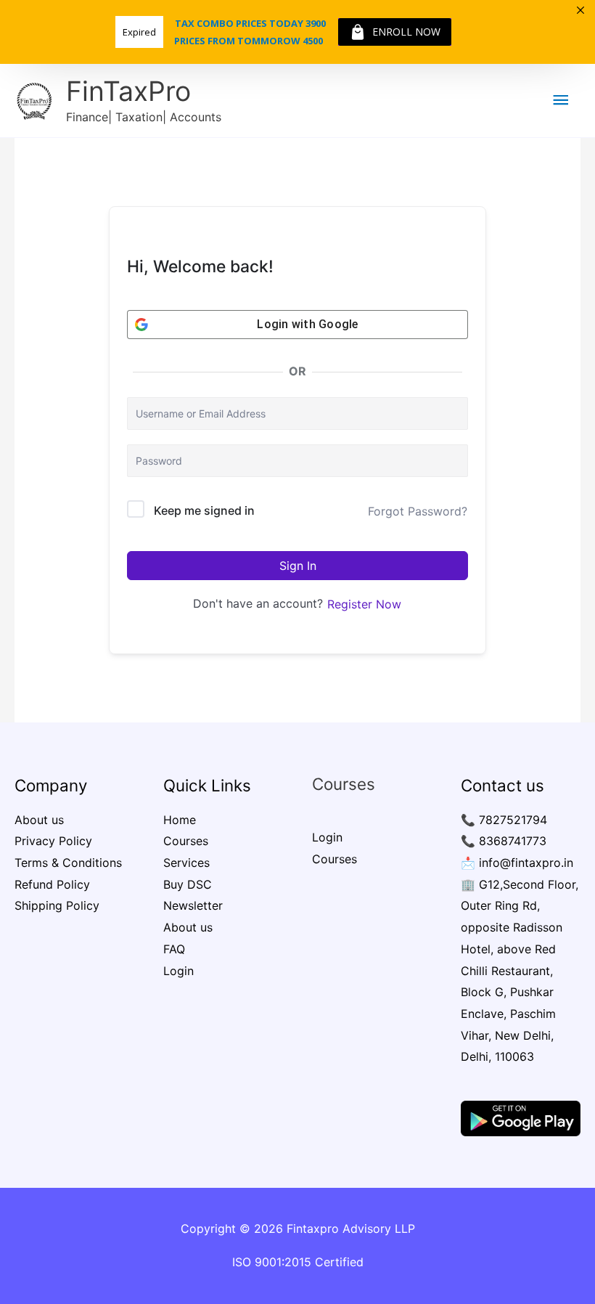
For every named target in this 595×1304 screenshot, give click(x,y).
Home (179, 819)
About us (39, 819)
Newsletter (193, 905)
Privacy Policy (53, 841)
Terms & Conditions (68, 862)
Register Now (364, 604)
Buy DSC (187, 884)
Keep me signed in (204, 510)
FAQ (174, 949)
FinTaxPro (128, 91)
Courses (185, 841)
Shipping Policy (57, 905)
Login (178, 970)
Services (186, 862)
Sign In (297, 565)
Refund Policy (52, 884)
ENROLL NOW (406, 31)
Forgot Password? (417, 511)
